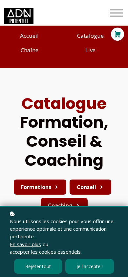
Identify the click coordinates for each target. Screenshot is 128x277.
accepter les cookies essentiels (45, 251)
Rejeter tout (38, 266)
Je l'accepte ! (89, 266)
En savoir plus (25, 244)
